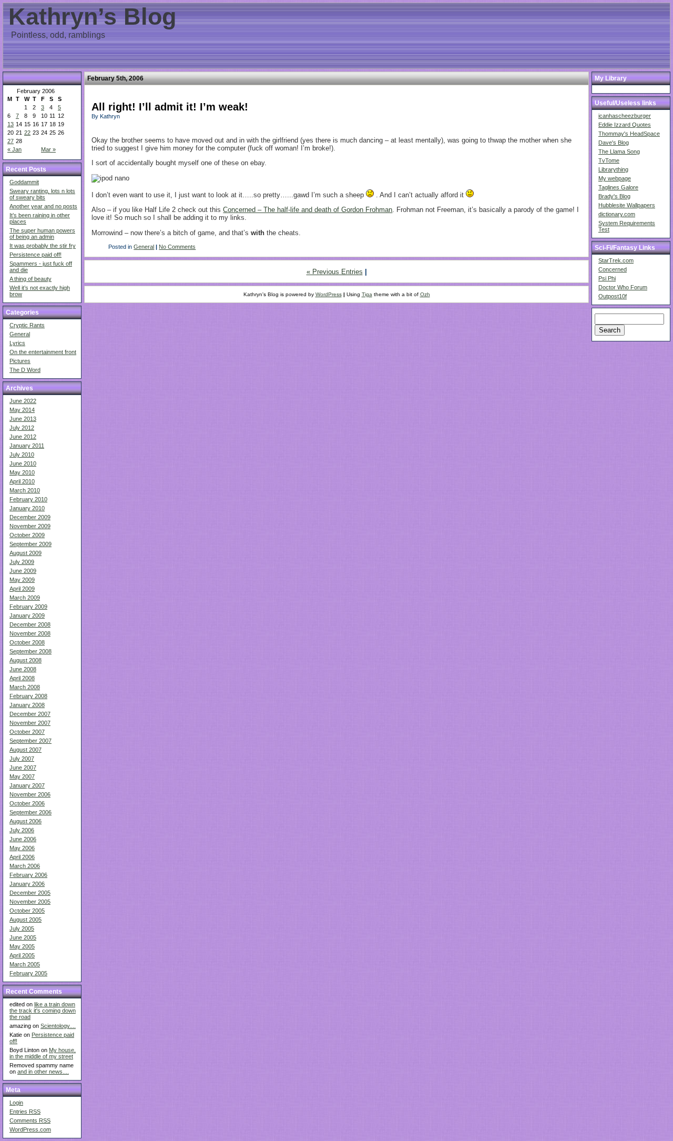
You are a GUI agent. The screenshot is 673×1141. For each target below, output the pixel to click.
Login (16, 1102)
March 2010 (24, 490)
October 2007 (27, 732)
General (19, 334)
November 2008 (29, 633)
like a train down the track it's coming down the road (42, 1010)
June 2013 (22, 419)
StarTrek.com (616, 260)
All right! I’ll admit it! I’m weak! (169, 107)
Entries (24, 1111)
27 (10, 141)
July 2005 (21, 928)
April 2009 (22, 588)
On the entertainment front (42, 352)
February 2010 (28, 499)
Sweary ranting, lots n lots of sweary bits (42, 194)
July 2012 (21, 428)
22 (27, 132)
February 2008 (28, 696)
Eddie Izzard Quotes (624, 125)
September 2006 (30, 812)
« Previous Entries (335, 272)
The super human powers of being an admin (42, 233)
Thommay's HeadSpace (629, 133)
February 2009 (28, 606)
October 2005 (27, 910)
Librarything (613, 169)
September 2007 (30, 741)
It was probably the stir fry (42, 246)
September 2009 (30, 544)
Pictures (19, 361)
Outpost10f (612, 296)
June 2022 (22, 401)
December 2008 (29, 624)
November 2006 (29, 794)
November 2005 (29, 901)
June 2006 (22, 839)
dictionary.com (616, 214)
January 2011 (26, 445)
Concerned (612, 269)
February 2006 (28, 875)
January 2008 (27, 705)
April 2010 (22, 481)
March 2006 (24, 866)
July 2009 (21, 562)
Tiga (367, 294)
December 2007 (29, 714)
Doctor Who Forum (622, 287)
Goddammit (24, 182)
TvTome (608, 160)
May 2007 (22, 776)
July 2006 (21, 830)
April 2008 (22, 678)
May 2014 (22, 410)
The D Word (24, 370)
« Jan (14, 149)
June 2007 (22, 767)
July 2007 (21, 758)
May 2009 (22, 580)
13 (10, 124)
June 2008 (22, 669)
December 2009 (29, 517)
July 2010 (21, 454)
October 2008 (27, 642)
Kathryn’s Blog (92, 16)
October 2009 (27, 535)
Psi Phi (607, 278)
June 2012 (22, 436)
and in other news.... (43, 1071)
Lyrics (17, 343)
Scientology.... (58, 1026)
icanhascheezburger (624, 116)
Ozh (425, 294)
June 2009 (22, 571)
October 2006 (27, 803)
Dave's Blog (613, 142)
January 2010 (27, 508)
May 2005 (22, 946)
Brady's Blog (614, 196)
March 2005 (24, 964)
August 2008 (25, 660)
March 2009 (24, 597)
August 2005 (25, 919)
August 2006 (25, 821)
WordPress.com (30, 1129)
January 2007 (27, 785)
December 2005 (29, 893)
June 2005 (22, 937)
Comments (29, 1120)
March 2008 (24, 687)
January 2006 (27, 884)
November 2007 (29, 723)
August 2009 (25, 553)
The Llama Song (619, 151)
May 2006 (22, 848)
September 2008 (30, 651)
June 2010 (22, 463)
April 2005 (22, 955)
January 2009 (27, 615)
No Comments (177, 247)
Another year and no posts (43, 206)
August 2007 (25, 749)
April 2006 (22, 857)
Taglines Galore (618, 187)
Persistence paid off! (35, 254)
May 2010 (22, 472)
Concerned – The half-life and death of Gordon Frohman (307, 210)
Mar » (48, 149)
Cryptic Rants (27, 325)
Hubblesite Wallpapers (626, 205)
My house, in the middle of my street (42, 1053)
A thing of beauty (30, 279)
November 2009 (29, 526)
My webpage (614, 178)
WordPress (328, 294)
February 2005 (28, 973)
